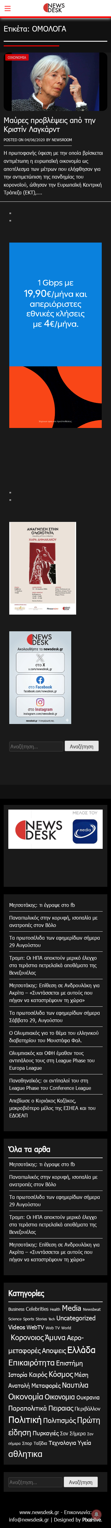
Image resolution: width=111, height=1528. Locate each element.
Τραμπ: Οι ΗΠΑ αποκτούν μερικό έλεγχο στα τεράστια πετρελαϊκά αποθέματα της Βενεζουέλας (53, 965)
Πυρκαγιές (46, 1433)
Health (55, 1309)
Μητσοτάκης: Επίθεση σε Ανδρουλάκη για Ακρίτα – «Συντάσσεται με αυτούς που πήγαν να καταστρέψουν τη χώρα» (54, 992)
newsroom (62, 139)
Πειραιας (60, 1407)
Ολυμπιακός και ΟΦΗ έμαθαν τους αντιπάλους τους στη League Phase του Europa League (52, 1060)
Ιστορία (17, 1374)
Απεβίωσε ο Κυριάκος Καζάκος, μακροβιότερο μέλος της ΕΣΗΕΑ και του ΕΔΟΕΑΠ (52, 1108)
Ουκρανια (88, 1397)
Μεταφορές (45, 1385)
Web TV (53, 1327)
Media (71, 1308)
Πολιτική (25, 1419)
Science (15, 1318)
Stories (41, 1318)
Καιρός (38, 1374)
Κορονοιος (25, 1337)
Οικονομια (60, 1396)
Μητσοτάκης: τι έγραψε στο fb (42, 905)
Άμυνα (55, 1337)
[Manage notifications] (96, 1514)
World (66, 1327)
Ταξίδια (40, 1443)
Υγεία (84, 1442)
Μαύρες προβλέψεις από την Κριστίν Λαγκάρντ (50, 124)
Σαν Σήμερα (73, 1433)
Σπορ (27, 1443)
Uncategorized (76, 1318)
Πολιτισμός (59, 1420)
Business (16, 1309)
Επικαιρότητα (31, 1362)
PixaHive (91, 1519)
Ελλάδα (81, 1349)
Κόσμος (61, 1374)
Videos (16, 1327)
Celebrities (37, 1309)
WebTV (35, 1327)
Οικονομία (17, 57)
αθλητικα (25, 1453)
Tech (51, 1319)
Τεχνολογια (62, 1442)
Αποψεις (54, 1350)
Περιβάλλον (87, 1408)
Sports (28, 1318)
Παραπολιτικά (27, 1407)
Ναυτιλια (75, 1384)
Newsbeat (92, 1309)
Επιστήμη (69, 1362)
